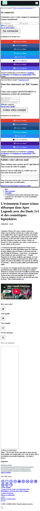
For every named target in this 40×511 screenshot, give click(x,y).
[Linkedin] (7, 484)
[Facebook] (3, 481)
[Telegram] (11, 484)
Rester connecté (8, 26)
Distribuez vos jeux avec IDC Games (15, 491)
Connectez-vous (23, 80)
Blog (28, 489)
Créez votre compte (14, 109)
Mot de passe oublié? (7, 27)
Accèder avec (20, 41)
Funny (4, 469)
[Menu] (4, 3)
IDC (6, 189)
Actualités (8, 193)
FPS (18, 467)
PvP (15, 467)
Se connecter (10, 30)
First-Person (22, 470)
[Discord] (36, 481)
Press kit (3, 500)
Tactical (21, 467)
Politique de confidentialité (22, 74)
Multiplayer (4, 465)
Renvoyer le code (7, 186)
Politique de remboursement (8, 499)
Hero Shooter (14, 470)
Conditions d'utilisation (7, 493)
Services (10, 489)
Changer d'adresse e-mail (21, 186)
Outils (13, 489)
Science (15, 469)
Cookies (3, 497)
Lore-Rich (21, 469)
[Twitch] (23, 481)
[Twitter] (7, 481)
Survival (28, 470)
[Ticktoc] (32, 481)
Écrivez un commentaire (9, 450)
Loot (12, 467)
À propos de (4, 489)
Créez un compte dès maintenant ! (23, 8)
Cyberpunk (27, 467)
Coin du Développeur (21, 489)
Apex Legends (10, 191)
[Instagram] (11, 481)
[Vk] (27, 481)
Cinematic (8, 467)
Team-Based (9, 469)
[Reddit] (3, 484)
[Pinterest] (15, 481)
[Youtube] (19, 481)
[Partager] (3, 337)
